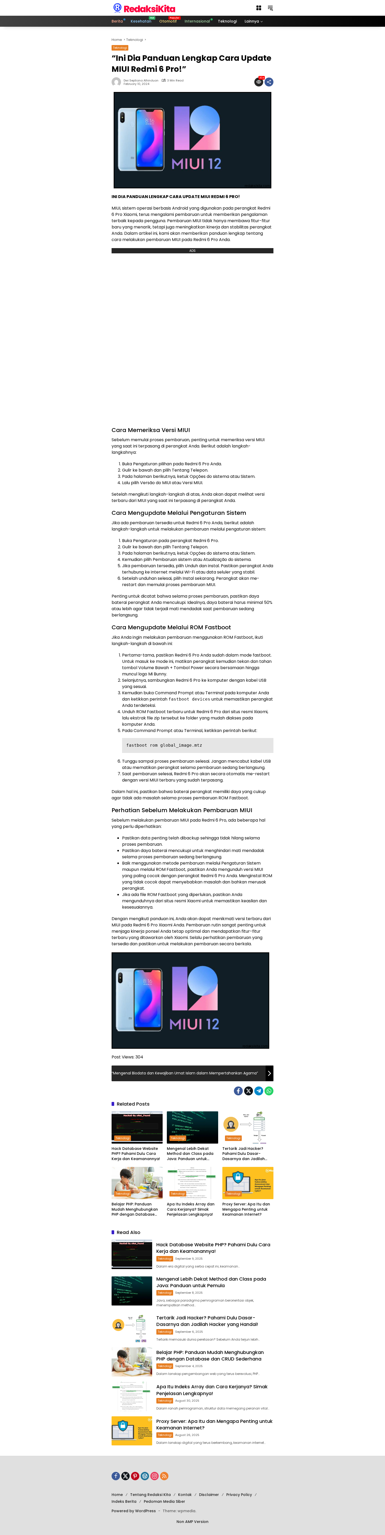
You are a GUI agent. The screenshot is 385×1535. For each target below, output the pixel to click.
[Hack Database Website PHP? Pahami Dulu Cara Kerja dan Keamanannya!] (137, 1127)
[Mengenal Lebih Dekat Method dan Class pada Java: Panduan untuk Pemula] (192, 1127)
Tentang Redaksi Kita (150, 1494)
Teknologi (120, 48)
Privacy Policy (239, 1494)
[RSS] (164, 1476)
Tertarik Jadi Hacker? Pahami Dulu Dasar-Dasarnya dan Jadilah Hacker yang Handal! (243, 1154)
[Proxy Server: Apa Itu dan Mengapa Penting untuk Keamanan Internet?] (247, 1183)
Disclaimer (209, 1494)
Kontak (185, 1494)
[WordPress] (145, 1476)
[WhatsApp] (269, 1090)
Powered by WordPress (134, 1511)
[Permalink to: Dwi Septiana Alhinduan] (118, 82)
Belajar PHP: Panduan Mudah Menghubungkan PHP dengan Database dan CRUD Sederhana (135, 1209)
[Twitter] (248, 1090)
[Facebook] (238, 1090)
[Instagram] (154, 1476)
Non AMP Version (192, 1521)
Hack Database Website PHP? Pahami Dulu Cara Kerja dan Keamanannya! (136, 1153)
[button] (259, 8)
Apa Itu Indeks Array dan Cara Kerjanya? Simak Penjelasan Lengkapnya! (190, 1209)
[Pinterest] (135, 1476)
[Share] (269, 82)
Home (117, 1494)
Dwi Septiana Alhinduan (141, 80)
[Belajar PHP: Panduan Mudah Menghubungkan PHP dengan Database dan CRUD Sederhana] (137, 1183)
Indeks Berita (124, 1501)
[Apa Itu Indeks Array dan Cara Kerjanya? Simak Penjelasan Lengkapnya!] (192, 1183)
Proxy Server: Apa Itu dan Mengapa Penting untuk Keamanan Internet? (246, 1209)
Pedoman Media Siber (164, 1501)
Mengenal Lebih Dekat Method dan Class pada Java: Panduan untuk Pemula (190, 1154)
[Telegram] (258, 1090)
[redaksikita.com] (144, 7)
